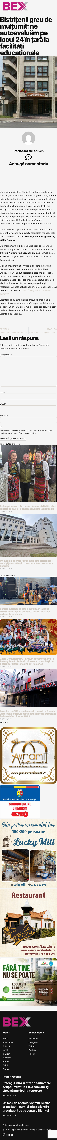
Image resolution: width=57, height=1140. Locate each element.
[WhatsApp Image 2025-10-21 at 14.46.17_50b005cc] (28, 783)
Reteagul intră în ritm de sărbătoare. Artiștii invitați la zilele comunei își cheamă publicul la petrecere (28, 507)
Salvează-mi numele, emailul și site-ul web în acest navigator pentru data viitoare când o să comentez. (27, 431)
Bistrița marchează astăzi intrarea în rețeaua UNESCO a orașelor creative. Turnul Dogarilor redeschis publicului (25, 611)
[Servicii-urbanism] (20, 817)
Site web (4, 415)
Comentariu (6, 355)
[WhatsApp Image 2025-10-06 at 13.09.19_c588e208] (28, 956)
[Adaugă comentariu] (28, 157)
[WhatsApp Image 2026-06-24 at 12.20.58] (28, 1005)
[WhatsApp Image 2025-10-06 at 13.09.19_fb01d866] (28, 887)
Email (3, 404)
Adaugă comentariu (28, 163)
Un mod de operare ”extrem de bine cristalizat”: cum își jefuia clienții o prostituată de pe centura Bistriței (26, 563)
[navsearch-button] (39, 6)
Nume (3, 392)
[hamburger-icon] (51, 6)
